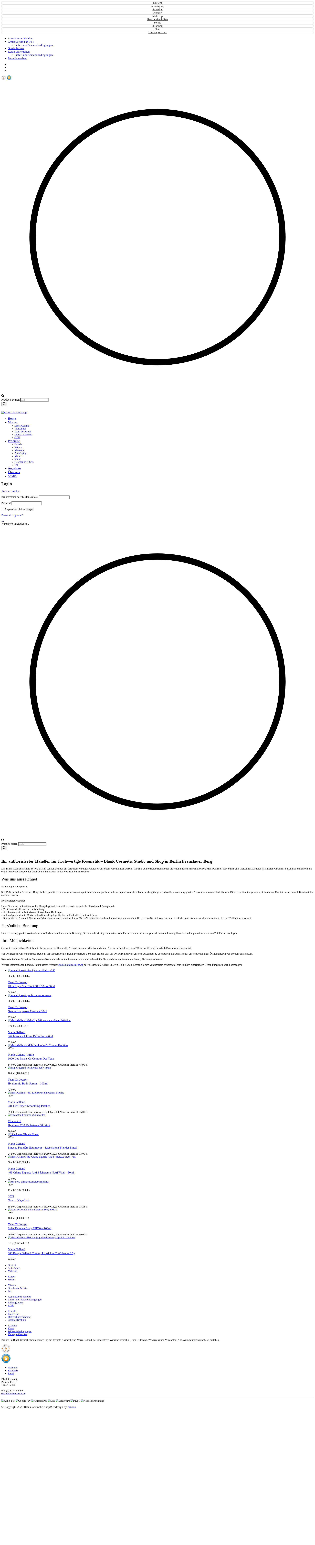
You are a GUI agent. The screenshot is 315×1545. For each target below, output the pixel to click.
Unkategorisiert (157, 32)
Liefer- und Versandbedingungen (25, 1299)
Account (12, 1325)
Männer (157, 25)
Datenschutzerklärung (19, 1317)
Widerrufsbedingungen (20, 1331)
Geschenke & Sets (157, 19)
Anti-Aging (157, 6)
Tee (158, 29)
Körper (157, 12)
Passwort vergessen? (12, 515)
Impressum (13, 1314)
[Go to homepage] (14, 412)
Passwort (6, 503)
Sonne (157, 22)
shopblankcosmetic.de (13, 1393)
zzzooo (72, 1407)
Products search (10, 399)
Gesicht (157, 2)
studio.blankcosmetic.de (70, 964)
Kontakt (12, 1311)
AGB (11, 1305)
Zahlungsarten (15, 1302)
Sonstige (158, 9)
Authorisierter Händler (19, 1296)
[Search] (4, 404)
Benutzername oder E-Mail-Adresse (20, 497)
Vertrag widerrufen (17, 1334)
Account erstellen (10, 491)
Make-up (157, 16)
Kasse (11, 1328)
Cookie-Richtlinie (17, 1320)
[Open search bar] (2, 396)
